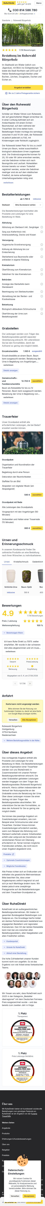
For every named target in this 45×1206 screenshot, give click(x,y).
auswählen (37, 381)
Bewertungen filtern (14, 633)
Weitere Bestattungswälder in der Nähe (22, 740)
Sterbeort (6, 205)
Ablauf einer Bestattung (16, 953)
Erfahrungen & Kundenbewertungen (16, 1139)
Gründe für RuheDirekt (15, 947)
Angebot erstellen (22, 87)
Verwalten (13, 720)
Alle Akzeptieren (29, 720)
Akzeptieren (29, 1196)
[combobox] (28, 204)
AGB (41, 1190)
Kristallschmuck (21, 561)
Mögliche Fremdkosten (16, 866)
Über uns (5, 1144)
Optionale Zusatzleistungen (18, 860)
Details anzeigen (11, 370)
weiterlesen (8, 183)
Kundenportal (12, 941)
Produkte (7, 854)
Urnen (7, 561)
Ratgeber (6, 1150)
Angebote (6, 1128)
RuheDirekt (9, 3)
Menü (38, 3)
